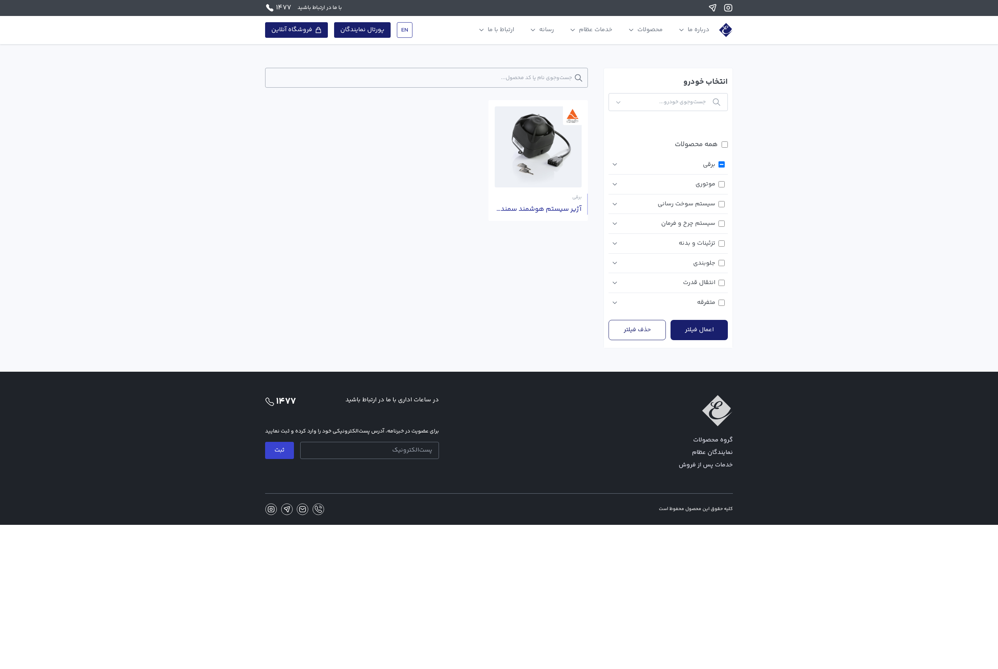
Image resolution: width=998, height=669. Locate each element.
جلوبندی (704, 263)
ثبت (279, 450)
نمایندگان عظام (712, 452)
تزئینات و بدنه (697, 243)
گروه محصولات (713, 440)
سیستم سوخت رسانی (686, 204)
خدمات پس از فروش (706, 465)
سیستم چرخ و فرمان (688, 223)
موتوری (705, 184)
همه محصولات (696, 144)
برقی (709, 164)
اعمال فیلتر (699, 330)
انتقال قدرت (699, 283)
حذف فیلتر (637, 330)
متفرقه (706, 302)
